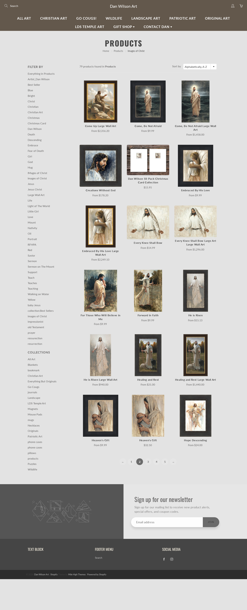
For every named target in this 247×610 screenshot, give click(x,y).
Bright (31, 95)
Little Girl (33, 211)
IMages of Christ (37, 172)
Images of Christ (37, 178)
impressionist (35, 321)
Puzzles (32, 463)
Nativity (32, 228)
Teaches (32, 283)
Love (30, 216)
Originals (33, 430)
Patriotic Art (182, 18)
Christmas (34, 117)
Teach (31, 277)
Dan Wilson (35, 128)
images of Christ (37, 316)
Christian (33, 106)
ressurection (35, 338)
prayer (31, 332)
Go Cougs (33, 386)
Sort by (176, 66)
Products (118, 50)
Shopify (54, 574)
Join (211, 522)
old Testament (36, 327)
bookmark (33, 370)
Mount (32, 222)
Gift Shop (123, 27)
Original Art (217, 18)
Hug (30, 167)
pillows (32, 452)
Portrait (32, 239)
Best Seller (34, 84)
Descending (35, 139)
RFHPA (32, 244)
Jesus (31, 183)
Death (31, 134)
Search (98, 557)
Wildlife (114, 18)
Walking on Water (38, 294)
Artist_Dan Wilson (39, 79)
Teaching (33, 288)
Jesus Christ (35, 189)
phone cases (35, 441)
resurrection (35, 343)
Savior (31, 255)
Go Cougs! (86, 18)
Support (32, 272)
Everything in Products (41, 73)
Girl (30, 156)
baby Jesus (34, 305)
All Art (24, 18)
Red (30, 249)
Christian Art (53, 18)
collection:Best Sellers (41, 310)
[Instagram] (172, 559)
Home (106, 50)
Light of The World (39, 206)
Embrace (33, 145)
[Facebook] (164, 559)
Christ (31, 101)
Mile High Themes (77, 574)
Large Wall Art (36, 194)
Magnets (33, 408)
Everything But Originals (42, 381)
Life (30, 200)
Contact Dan (157, 27)
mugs (31, 419)
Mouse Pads (35, 414)
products (33, 458)
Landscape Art (145, 18)
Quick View (101, 101)
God (30, 161)
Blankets (33, 364)
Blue (30, 90)
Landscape (34, 397)
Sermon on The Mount (41, 266)
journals (32, 392)
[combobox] (200, 67)
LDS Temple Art (89, 27)
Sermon (32, 261)
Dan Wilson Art (123, 6)
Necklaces (34, 425)
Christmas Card (37, 123)
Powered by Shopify (96, 574)
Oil (29, 233)
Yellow (31, 299)
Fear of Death (36, 150)
